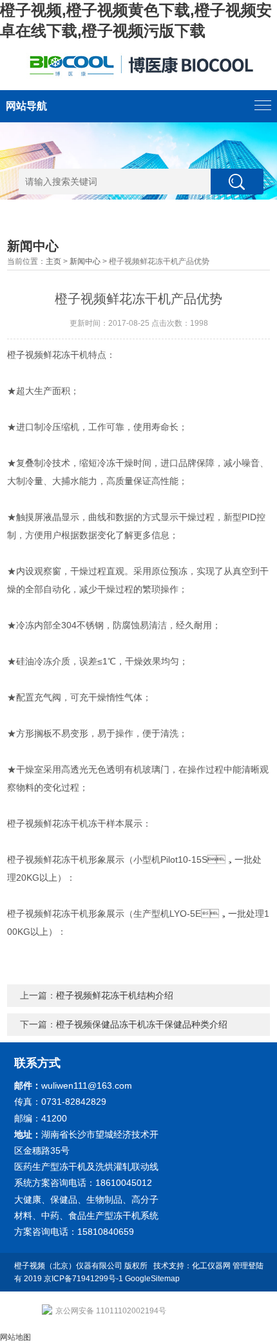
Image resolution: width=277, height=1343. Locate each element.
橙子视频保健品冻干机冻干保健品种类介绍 (141, 1024)
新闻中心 (85, 261)
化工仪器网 (211, 1265)
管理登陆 (248, 1265)
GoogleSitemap (152, 1278)
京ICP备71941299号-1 (83, 1278)
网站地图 (15, 1337)
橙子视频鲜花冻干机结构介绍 (114, 995)
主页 (53, 261)
